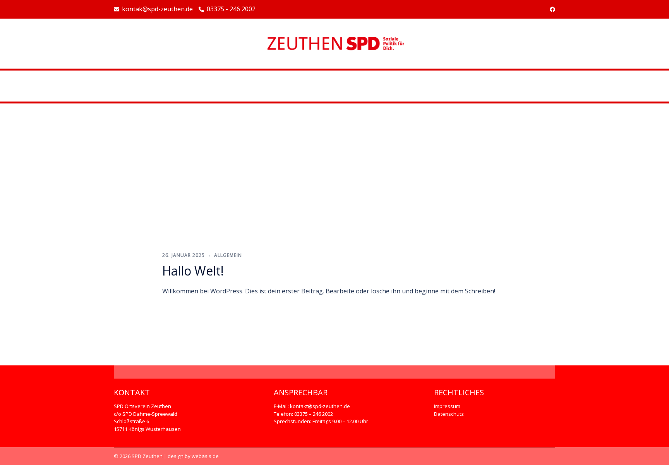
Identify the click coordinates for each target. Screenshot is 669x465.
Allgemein (228, 255)
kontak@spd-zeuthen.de (157, 9)
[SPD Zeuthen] (334, 43)
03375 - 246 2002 (231, 9)
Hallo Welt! (193, 270)
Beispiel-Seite (334, 86)
